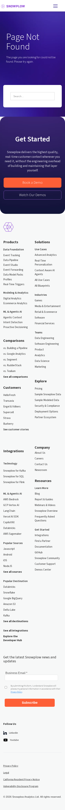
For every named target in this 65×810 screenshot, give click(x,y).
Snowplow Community (47, 558)
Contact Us (41, 464)
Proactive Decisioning (15, 327)
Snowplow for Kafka (14, 471)
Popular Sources (13, 543)
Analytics (40, 355)
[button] (55, 6)
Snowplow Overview (46, 511)
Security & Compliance (47, 406)
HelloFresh (9, 395)
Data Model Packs (13, 275)
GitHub (39, 552)
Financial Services (45, 323)
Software (40, 318)
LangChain (9, 511)
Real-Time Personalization (43, 263)
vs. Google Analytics (14, 354)
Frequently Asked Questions (45, 518)
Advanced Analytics (46, 255)
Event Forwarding (13, 270)
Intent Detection (13, 322)
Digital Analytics (12, 298)
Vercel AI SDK (11, 517)
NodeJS (7, 566)
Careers (39, 458)
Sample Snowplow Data (48, 394)
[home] (25, 6)
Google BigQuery (12, 598)
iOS (5, 560)
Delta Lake (9, 610)
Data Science (42, 361)
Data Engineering (44, 338)
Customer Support (45, 564)
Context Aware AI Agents (45, 272)
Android (7, 555)
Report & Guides (44, 499)
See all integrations (15, 631)
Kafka (6, 615)
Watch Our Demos (32, 195)
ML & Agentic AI (12, 312)
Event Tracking (11, 255)
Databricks (9, 528)
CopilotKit (9, 522)
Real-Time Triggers (13, 284)
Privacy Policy (10, 766)
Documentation (43, 547)
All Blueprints (42, 286)
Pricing (38, 389)
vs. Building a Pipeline (15, 348)
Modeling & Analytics (15, 293)
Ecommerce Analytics (15, 303)
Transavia (8, 401)
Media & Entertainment (48, 306)
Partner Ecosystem (45, 417)
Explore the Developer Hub (12, 638)
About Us (40, 453)
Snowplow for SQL (13, 476)
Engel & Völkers (12, 406)
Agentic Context (12, 317)
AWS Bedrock (11, 499)
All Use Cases (42, 280)
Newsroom (41, 470)
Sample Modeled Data (47, 400)
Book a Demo (32, 182)
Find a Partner (42, 541)
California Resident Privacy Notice (21, 779)
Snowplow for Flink (14, 482)
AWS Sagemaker (12, 534)
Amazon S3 (9, 604)
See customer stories (16, 429)
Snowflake (9, 593)
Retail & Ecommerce (46, 312)
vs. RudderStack (12, 365)
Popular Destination (15, 581)
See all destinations (15, 621)
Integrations (42, 535)
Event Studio (10, 265)
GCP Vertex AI (11, 505)
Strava (6, 418)
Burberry (8, 424)
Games (38, 300)
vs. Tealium (9, 371)
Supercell (8, 412)
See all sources (12, 572)
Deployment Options (46, 412)
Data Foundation (13, 249)
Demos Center (43, 570)
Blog (37, 494)
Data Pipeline (10, 260)
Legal (6, 773)
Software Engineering (47, 344)
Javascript (9, 549)
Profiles (7, 279)
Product (39, 349)
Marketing (40, 367)
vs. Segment (10, 360)
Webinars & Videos (45, 505)
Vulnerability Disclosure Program (20, 786)
